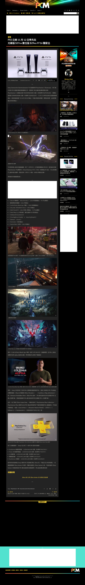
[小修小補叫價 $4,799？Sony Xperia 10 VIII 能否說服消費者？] (68, 183)
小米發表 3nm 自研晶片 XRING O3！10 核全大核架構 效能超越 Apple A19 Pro (68, 199)
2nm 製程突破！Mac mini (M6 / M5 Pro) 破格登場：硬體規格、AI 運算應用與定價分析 (68, 172)
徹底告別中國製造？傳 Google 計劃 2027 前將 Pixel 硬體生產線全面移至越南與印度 (68, 208)
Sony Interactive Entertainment (27, 488)
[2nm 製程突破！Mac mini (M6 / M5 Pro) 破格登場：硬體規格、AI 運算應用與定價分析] (68, 163)
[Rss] (78, 10)
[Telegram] (39, 80)
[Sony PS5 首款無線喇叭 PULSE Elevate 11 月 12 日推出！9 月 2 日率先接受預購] (68, 124)
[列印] (44, 80)
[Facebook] (65, 10)
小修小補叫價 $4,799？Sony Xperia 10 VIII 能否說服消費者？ (68, 191)
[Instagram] (67, 10)
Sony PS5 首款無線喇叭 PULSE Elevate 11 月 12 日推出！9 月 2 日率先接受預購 (68, 133)
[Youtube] (69, 10)
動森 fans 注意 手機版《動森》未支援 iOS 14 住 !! (19, 493)
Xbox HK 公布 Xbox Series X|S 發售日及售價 (35, 477)
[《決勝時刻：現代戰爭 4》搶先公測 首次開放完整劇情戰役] (68, 106)
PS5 (18, 488)
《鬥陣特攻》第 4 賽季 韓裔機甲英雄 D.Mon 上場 (68, 148)
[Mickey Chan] (68, 73)
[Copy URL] (42, 80)
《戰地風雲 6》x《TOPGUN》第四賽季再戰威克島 (68, 140)
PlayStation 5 (14, 488)
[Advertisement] (42, 24)
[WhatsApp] (36, 80)
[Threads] (72, 10)
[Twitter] (76, 10)
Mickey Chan (14, 80)
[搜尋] (77, 13)
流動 (61, 193)
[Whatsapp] (74, 10)
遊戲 (9, 37)
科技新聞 (62, 175)
